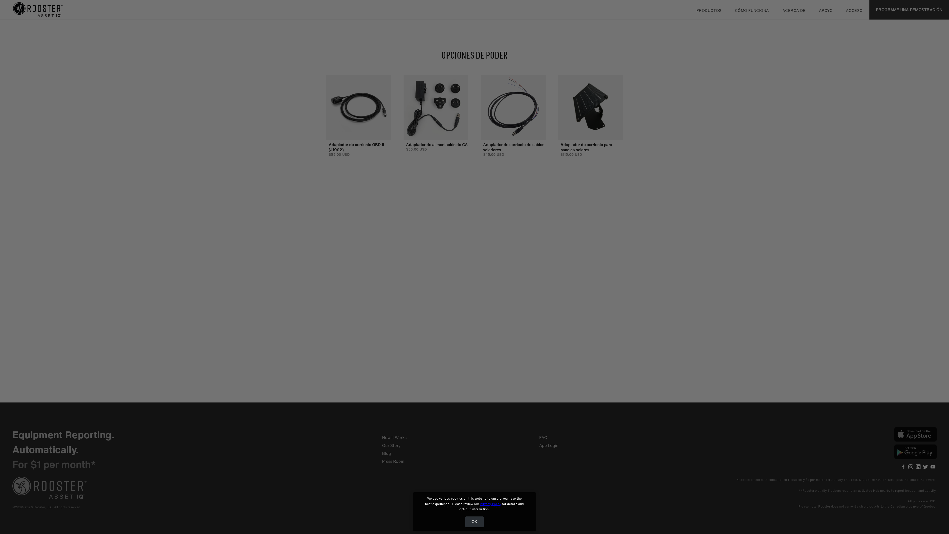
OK (474, 522)
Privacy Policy (490, 504)
